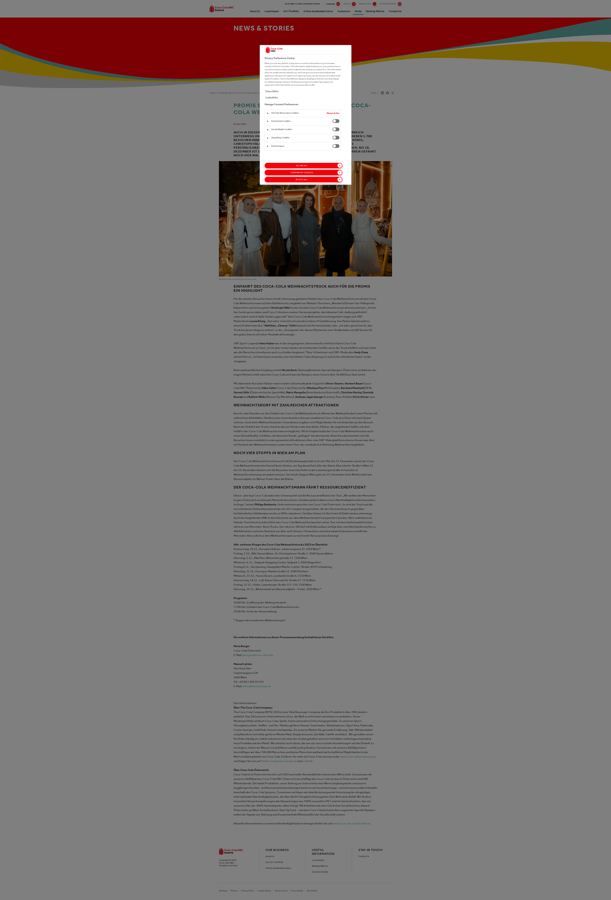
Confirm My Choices (302, 172)
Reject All (302, 179)
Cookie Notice (271, 97)
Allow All (302, 165)
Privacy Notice (271, 91)
